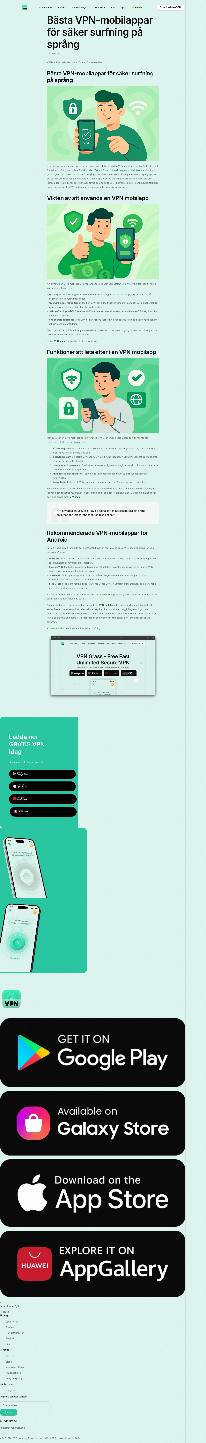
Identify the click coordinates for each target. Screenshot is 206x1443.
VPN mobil (59, 341)
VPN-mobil (105, 605)
